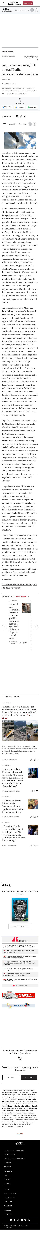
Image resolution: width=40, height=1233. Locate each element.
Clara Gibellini (9, 84)
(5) (26, 642)
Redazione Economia (11, 791)
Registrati (29, 1077)
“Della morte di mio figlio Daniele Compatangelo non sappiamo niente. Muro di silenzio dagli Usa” (13, 806)
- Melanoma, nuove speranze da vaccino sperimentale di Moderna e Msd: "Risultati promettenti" (19, 946)
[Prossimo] (35, 627)
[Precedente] (4, 627)
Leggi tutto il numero (20, 926)
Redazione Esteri (9, 760)
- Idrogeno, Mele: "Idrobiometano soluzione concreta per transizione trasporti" (18, 969)
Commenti (8, 116)
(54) (37, 791)
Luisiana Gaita (13, 642)
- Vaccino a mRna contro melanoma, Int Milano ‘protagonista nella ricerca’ (19, 951)
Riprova (20, 1133)
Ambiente (7, 51)
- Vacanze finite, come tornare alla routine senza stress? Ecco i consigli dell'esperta (19, 956)
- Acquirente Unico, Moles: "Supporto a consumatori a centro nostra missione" (16, 974)
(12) (37, 845)
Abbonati (28, 3)
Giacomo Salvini (9, 845)
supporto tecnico (7, 1126)
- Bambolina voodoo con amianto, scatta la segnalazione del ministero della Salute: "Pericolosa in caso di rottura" (19, 963)
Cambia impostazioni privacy (14, 1159)
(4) (37, 817)
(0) (37, 759)
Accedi (11, 1077)
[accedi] (36, 3)
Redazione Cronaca (10, 817)
